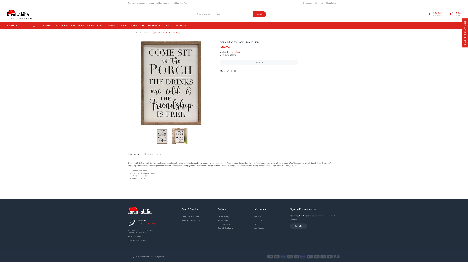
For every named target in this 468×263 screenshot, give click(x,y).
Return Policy (223, 220)
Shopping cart (331, 3)
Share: (222, 71)
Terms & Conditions (225, 228)
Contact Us (258, 220)
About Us (257, 217)
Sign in (440, 13)
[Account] (429, 14)
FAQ (255, 224)
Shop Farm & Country (190, 217)
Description (134, 154)
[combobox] (223, 14)
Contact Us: (141, 221)
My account (307, 3)
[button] (465, 33)
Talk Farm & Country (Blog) (192, 220)
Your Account (438, 15)
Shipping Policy (224, 224)
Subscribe (298, 226)
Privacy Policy (223, 217)
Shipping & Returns (154, 154)
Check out (319, 3)
